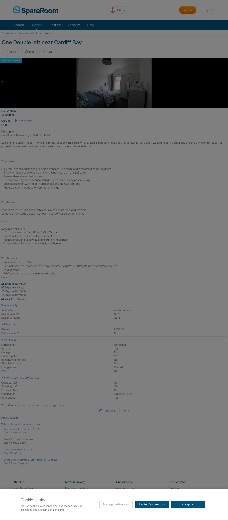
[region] (114, 504)
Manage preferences (116, 504)
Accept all (188, 504)
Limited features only (152, 504)
